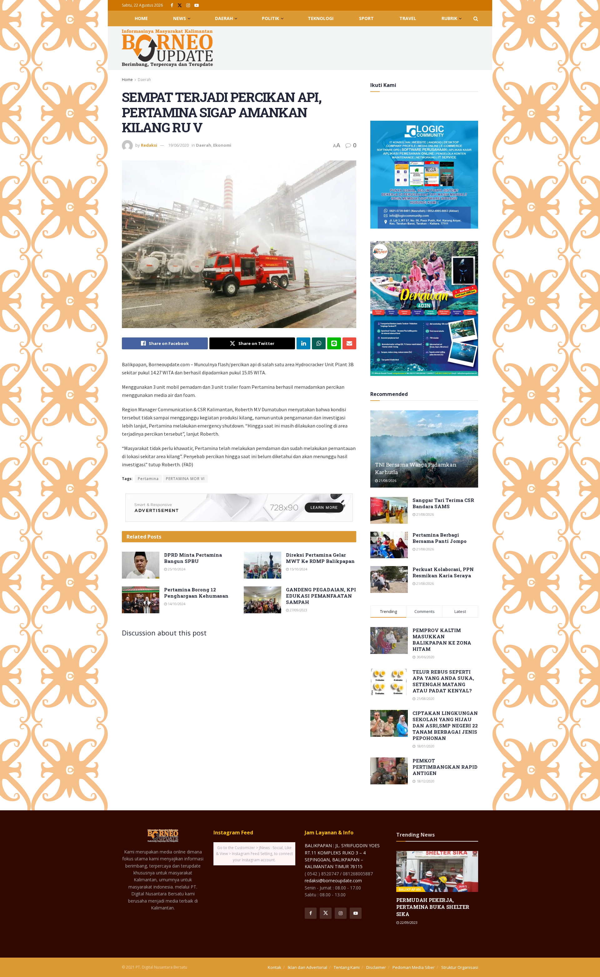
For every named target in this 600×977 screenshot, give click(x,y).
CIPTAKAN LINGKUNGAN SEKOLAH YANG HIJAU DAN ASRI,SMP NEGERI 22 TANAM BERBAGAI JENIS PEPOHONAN (445, 725)
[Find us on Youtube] (196, 5)
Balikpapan (410, 889)
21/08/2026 (387, 480)
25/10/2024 (176, 569)
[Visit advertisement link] (239, 508)
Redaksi (149, 145)
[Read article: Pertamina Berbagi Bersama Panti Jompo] (389, 545)
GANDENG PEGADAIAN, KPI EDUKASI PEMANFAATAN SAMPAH (321, 595)
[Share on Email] (349, 343)
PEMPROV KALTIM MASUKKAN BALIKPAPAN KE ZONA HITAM (441, 639)
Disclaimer (376, 967)
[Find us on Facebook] (172, 5)
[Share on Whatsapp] (319, 343)
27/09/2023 (298, 610)
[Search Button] (475, 18)
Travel (407, 18)
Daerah (224, 18)
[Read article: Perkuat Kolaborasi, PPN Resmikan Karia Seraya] (389, 579)
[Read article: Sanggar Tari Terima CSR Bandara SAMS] (389, 510)
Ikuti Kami (383, 85)
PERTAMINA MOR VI (185, 478)
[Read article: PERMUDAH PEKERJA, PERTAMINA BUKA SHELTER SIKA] (437, 871)
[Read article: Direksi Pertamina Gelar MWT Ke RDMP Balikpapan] (262, 565)
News (179, 18)
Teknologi (320, 18)
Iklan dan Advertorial (307, 967)
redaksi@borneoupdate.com (333, 880)
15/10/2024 (298, 569)
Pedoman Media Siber (413, 967)
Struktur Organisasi (459, 967)
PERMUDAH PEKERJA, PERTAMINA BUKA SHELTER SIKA (432, 907)
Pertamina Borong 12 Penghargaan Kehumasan (196, 592)
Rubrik (449, 18)
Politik (270, 18)
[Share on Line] (334, 343)
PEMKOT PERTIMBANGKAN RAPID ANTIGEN (445, 766)
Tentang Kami (347, 967)
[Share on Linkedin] (303, 343)
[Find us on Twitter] (180, 5)
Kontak (274, 967)
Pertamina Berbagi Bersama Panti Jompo (439, 538)
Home (141, 18)
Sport (366, 18)
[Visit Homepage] (167, 48)
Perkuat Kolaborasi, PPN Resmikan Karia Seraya (443, 572)
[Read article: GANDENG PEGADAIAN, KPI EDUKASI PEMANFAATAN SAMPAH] (262, 599)
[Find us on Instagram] (188, 5)
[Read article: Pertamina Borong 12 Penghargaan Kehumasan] (140, 599)
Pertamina (148, 478)
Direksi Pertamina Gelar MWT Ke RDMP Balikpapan (320, 558)
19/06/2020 (178, 145)
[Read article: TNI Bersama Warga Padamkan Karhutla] (424, 449)
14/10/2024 (176, 603)
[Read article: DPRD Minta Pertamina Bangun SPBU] (140, 565)
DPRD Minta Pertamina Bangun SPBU (193, 558)
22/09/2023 (408, 922)
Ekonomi (222, 145)
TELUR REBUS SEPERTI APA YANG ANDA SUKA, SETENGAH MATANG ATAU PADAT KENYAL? (443, 681)
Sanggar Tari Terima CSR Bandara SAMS (443, 503)
